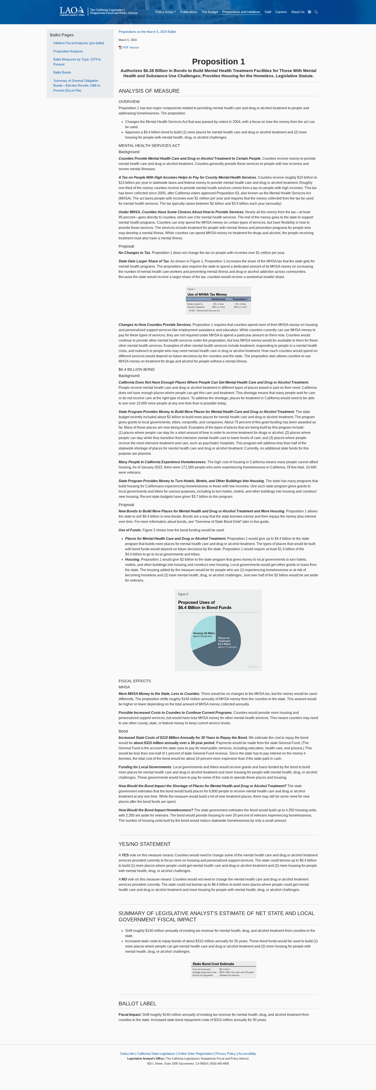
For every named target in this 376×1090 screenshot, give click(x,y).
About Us (298, 12)
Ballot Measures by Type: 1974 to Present (77, 61)
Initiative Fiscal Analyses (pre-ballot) (78, 43)
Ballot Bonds (62, 72)
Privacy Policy (225, 1053)
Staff (268, 12)
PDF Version (130, 47)
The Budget (210, 12)
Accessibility (247, 1053)
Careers (281, 12)
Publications (188, 12)
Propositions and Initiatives (241, 12)
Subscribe (127, 1053)
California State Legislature (156, 1053)
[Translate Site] (309, 12)
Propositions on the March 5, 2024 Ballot (147, 32)
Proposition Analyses (68, 51)
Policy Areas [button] (164, 12)
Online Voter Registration (195, 1053)
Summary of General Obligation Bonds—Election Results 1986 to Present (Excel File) (76, 85)
